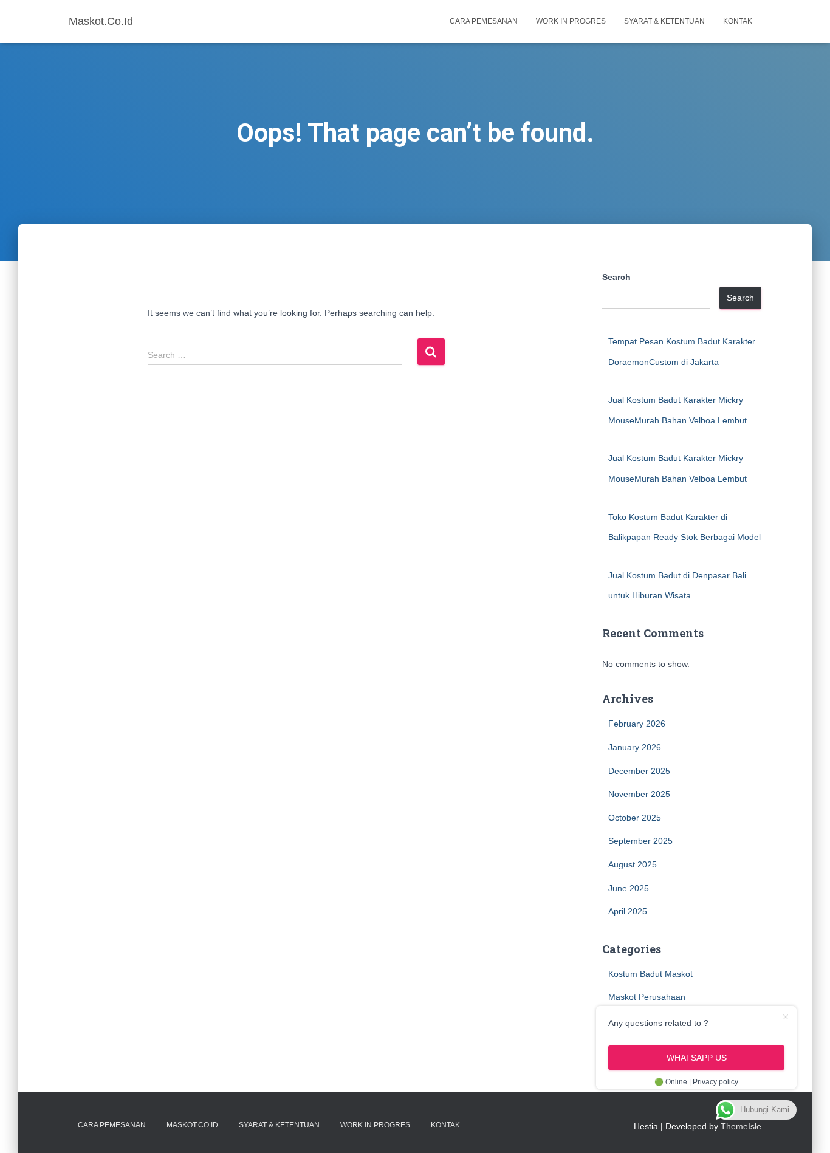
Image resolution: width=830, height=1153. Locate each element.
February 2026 (636, 723)
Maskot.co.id (192, 1125)
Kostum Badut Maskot (650, 974)
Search (616, 277)
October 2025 (634, 818)
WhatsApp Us (697, 1057)
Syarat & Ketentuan (664, 21)
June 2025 (628, 888)
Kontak (737, 21)
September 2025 (640, 841)
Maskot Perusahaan (646, 997)
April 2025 (627, 911)
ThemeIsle (741, 1126)
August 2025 (632, 864)
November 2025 (639, 794)
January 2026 (634, 747)
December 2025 (639, 771)
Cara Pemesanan (484, 21)
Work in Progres (571, 21)
